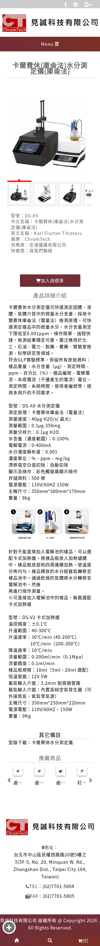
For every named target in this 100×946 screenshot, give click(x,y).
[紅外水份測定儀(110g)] (82, 771)
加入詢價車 (52, 280)
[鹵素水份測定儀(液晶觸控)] (60, 771)
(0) (86, 940)
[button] (9, 777)
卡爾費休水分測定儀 (52, 742)
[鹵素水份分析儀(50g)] (18, 771)
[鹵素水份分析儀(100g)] (39, 771)
